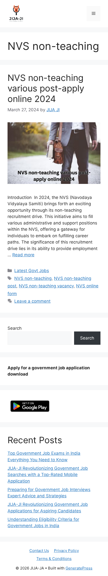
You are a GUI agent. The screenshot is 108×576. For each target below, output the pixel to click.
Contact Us (39, 550)
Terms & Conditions (54, 558)
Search (15, 328)
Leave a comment (32, 301)
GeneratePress (79, 568)
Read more (23, 254)
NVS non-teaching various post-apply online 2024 (46, 88)
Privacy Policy (66, 550)
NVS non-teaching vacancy (46, 285)
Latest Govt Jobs (31, 270)
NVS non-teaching (32, 278)
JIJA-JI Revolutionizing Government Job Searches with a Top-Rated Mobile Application (48, 475)
